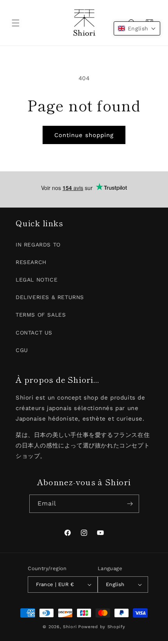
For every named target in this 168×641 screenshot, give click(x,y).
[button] (15, 23)
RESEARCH (31, 262)
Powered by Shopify (101, 626)
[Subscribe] (130, 504)
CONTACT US (34, 332)
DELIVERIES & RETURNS (50, 297)
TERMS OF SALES (41, 315)
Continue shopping (84, 135)
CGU (22, 350)
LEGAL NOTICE (36, 279)
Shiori (70, 626)
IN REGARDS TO (38, 244)
